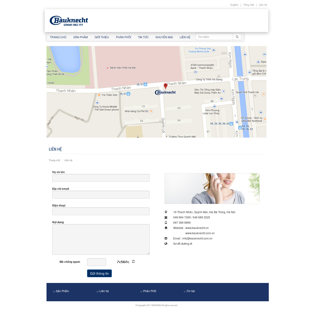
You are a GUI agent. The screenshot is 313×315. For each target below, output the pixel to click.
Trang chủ (58, 37)
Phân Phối (148, 291)
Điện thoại (58, 205)
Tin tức (143, 37)
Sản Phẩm (61, 291)
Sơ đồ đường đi (182, 243)
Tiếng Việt (248, 4)
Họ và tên (58, 172)
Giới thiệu (102, 37)
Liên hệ (263, 4)
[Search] (237, 36)
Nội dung (58, 222)
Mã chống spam (70, 262)
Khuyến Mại (164, 37)
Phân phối (123, 37)
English (234, 4)
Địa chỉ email (60, 189)
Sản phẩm (80, 37)
